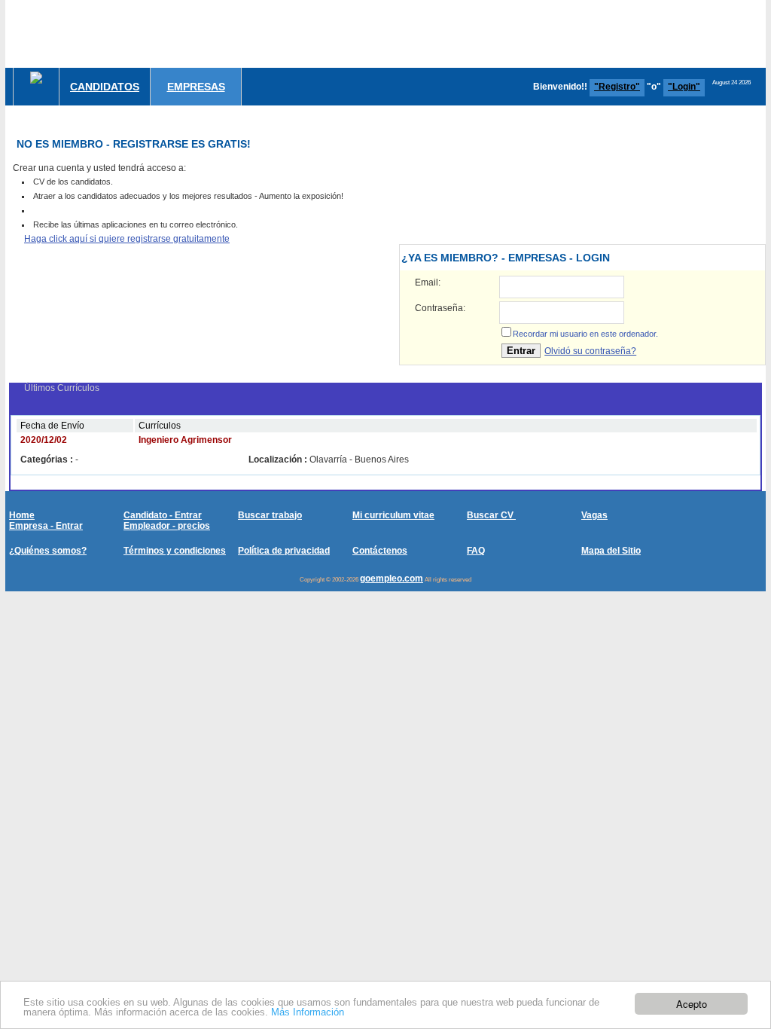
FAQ (476, 550)
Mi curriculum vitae (393, 515)
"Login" (684, 86)
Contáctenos (379, 550)
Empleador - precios (166, 526)
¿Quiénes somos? (48, 550)
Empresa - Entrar (46, 526)
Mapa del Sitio (611, 550)
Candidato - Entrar (162, 515)
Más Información (307, 1012)
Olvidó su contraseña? (590, 351)
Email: (427, 282)
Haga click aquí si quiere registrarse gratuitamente (127, 239)
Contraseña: (440, 308)
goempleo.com (391, 578)
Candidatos (104, 87)
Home (22, 515)
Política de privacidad (284, 550)
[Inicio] (36, 78)
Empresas (196, 87)
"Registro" (617, 86)
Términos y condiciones (174, 550)
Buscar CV (491, 515)
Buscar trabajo (270, 515)
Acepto (691, 1004)
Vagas (594, 515)
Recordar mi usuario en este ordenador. (585, 333)
